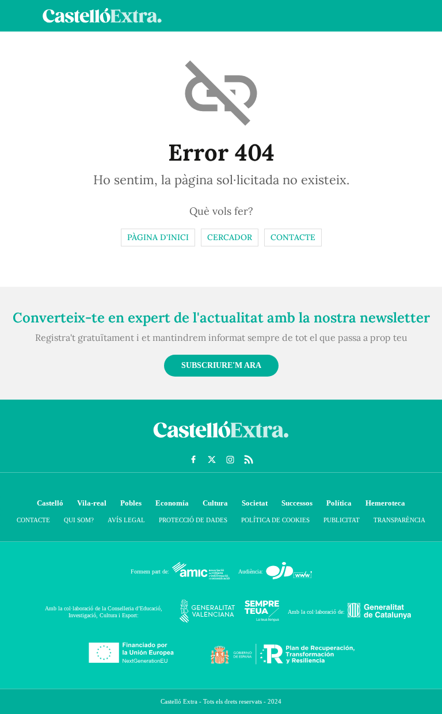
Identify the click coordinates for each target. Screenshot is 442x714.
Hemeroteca (385, 503)
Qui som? (79, 519)
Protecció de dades (193, 519)
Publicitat (341, 519)
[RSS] (248, 459)
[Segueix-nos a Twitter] (212, 459)
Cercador (229, 237)
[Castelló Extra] (221, 440)
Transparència (399, 519)
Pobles (131, 503)
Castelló (50, 503)
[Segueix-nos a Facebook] (193, 459)
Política (339, 503)
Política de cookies (275, 519)
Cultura (215, 503)
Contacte (292, 237)
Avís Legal (126, 519)
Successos (297, 503)
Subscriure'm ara (221, 365)
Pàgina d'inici (158, 237)
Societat (255, 503)
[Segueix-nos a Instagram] (230, 459)
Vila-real (91, 503)
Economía (172, 503)
